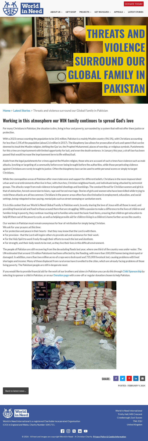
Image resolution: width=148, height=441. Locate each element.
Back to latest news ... (15, 390)
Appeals (118, 12)
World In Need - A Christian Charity (76, 436)
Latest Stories (135, 12)
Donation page (61, 275)
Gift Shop (71, 12)
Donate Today (134, 3)
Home (6, 110)
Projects (84, 12)
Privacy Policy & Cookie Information (109, 436)
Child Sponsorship (132, 271)
